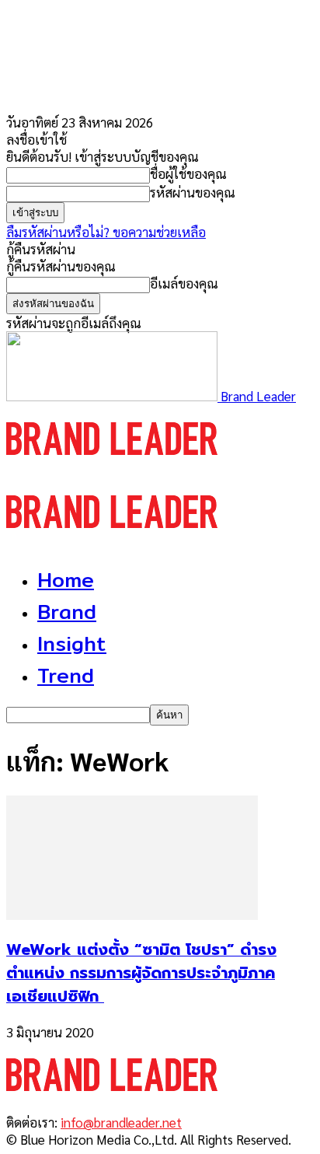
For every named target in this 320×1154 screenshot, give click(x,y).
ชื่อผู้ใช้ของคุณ (188, 173)
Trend (65, 675)
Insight (71, 643)
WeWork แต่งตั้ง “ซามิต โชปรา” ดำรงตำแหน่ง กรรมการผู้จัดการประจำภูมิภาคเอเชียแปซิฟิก (141, 973)
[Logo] (111, 468)
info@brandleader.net (121, 1122)
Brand (66, 612)
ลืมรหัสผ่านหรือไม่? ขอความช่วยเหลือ (106, 231)
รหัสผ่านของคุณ (192, 192)
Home (65, 580)
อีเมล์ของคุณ (184, 283)
